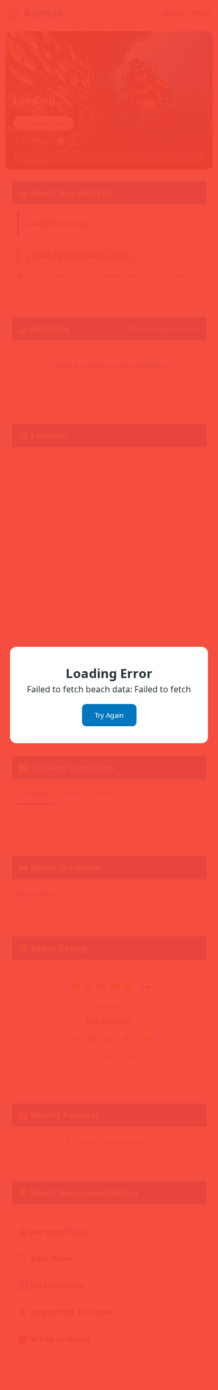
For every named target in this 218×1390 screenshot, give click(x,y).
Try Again (109, 715)
